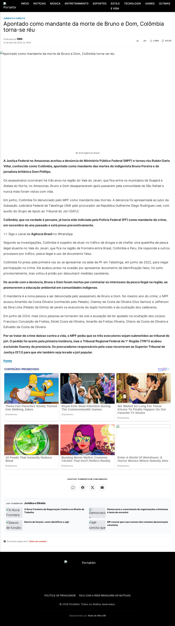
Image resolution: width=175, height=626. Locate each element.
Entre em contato (37, 541)
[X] (92, 487)
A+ (144, 40)
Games (150, 3)
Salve (168, 41)
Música (55, 3)
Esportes (99, 3)
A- (138, 40)
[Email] (102, 487)
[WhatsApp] (73, 487)
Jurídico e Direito (14, 18)
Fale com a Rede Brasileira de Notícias (105, 595)
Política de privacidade (60, 595)
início (25, 3)
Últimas (164, 3)
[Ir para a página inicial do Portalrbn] (9, 6)
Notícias (39, 3)
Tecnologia (132, 3)
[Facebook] (82, 487)
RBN (19, 39)
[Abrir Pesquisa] (172, 6)
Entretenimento (77, 3)
